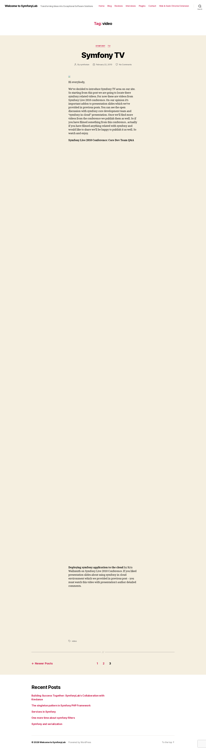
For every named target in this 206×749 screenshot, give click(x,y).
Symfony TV (102, 55)
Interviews (131, 6)
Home (101, 6)
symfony (100, 46)
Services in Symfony (43, 711)
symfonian (84, 64)
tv (109, 46)
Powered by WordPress (79, 742)
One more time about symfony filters (53, 717)
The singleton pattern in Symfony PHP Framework (61, 705)
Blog (109, 6)
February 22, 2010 (104, 64)
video (74, 641)
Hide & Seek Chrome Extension (174, 6)
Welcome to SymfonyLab (21, 6)
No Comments (125, 64)
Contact (152, 6)
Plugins (142, 6)
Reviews (119, 6)
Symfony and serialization (46, 724)
